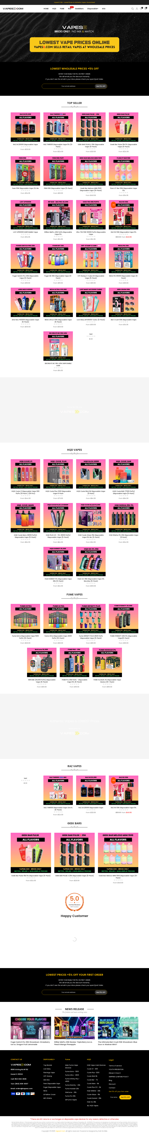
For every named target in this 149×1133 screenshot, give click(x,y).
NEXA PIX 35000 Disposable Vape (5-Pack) (123, 277)
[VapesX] (21, 1064)
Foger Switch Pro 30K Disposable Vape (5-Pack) (25, 277)
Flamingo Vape (49, 1072)
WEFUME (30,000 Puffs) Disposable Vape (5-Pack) (41, 681)
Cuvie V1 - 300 (92, 1069)
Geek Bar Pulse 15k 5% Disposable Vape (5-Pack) (123, 145)
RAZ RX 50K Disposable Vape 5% (123, 232)
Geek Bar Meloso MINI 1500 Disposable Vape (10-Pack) (91, 189)
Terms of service (115, 1066)
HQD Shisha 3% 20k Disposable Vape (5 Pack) (123, 536)
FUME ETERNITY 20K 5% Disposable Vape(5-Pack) (123, 637)
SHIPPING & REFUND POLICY (119, 1077)
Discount (112, 1084)
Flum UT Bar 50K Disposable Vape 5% (123, 189)
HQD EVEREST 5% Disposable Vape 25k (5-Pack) (58, 580)
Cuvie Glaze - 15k (93, 1094)
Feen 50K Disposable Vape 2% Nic (25, 188)
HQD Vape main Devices (96, 1065)
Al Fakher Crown (49, 1094)
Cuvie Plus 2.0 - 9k (94, 1087)
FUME (62, 9)
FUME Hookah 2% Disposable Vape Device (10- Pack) (107, 681)
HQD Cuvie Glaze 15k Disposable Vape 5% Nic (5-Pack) (91, 536)
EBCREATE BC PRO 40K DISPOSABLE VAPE (58, 364)
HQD (54, 9)
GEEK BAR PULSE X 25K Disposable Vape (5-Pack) (91, 145)
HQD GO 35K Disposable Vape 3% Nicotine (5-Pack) (91, 580)
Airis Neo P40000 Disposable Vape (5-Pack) (25, 321)
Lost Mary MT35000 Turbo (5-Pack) (91, 320)
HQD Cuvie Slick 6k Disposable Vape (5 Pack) (91, 492)
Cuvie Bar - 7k (92, 1080)
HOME (46, 9)
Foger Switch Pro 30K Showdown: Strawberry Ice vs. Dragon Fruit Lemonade (30, 1043)
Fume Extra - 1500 (72, 1071)
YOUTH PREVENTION (116, 1069)
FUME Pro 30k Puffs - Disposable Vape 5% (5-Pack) (74, 681)
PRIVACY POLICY (115, 1073)
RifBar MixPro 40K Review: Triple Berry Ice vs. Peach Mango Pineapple (73, 1043)
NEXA (45, 1091)
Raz (70, 8)
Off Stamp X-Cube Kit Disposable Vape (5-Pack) (91, 277)
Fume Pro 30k (70, 1096)
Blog (110, 1080)
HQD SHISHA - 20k (93, 1091)
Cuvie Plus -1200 (93, 1072)
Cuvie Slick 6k (92, 1076)
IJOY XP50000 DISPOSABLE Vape (25, 232)
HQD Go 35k (91, 1102)
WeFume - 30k (70, 1092)
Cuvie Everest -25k (94, 1098)
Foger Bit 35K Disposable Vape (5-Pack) (58, 277)
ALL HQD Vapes (92, 1106)
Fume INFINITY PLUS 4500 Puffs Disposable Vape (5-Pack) (91, 637)
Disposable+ (92, 9)
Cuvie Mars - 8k (93, 1083)
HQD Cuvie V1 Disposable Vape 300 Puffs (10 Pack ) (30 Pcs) (25, 492)
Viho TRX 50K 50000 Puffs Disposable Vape (91, 233)
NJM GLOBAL (102, 1131)
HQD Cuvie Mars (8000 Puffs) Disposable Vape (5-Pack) (25, 536)
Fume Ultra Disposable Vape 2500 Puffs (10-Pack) (58, 637)
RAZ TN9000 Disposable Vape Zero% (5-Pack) (58, 809)
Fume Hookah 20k (72, 1089)
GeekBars (79, 9)
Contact (112, 1088)
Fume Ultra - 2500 (72, 1075)
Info (103, 9)
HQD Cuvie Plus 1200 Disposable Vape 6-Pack (58, 492)
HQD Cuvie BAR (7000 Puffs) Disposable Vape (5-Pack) (124, 492)
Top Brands (47, 1065)
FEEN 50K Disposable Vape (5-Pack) (58, 188)
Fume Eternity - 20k (72, 1085)
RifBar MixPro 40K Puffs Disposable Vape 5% (58, 233)
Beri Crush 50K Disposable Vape (123, 320)
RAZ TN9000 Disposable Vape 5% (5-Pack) (58, 145)
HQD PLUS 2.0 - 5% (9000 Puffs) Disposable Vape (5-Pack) (58, 536)
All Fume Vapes (71, 1100)
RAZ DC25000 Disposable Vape (25, 144)
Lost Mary (47, 1069)
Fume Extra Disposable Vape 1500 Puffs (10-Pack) (25, 637)
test (90, 334)
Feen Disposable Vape (51, 1083)
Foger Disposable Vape (52, 1087)
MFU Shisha (47, 1098)
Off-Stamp (47, 1076)
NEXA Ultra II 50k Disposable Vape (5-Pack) (58, 321)
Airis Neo (46, 1080)
